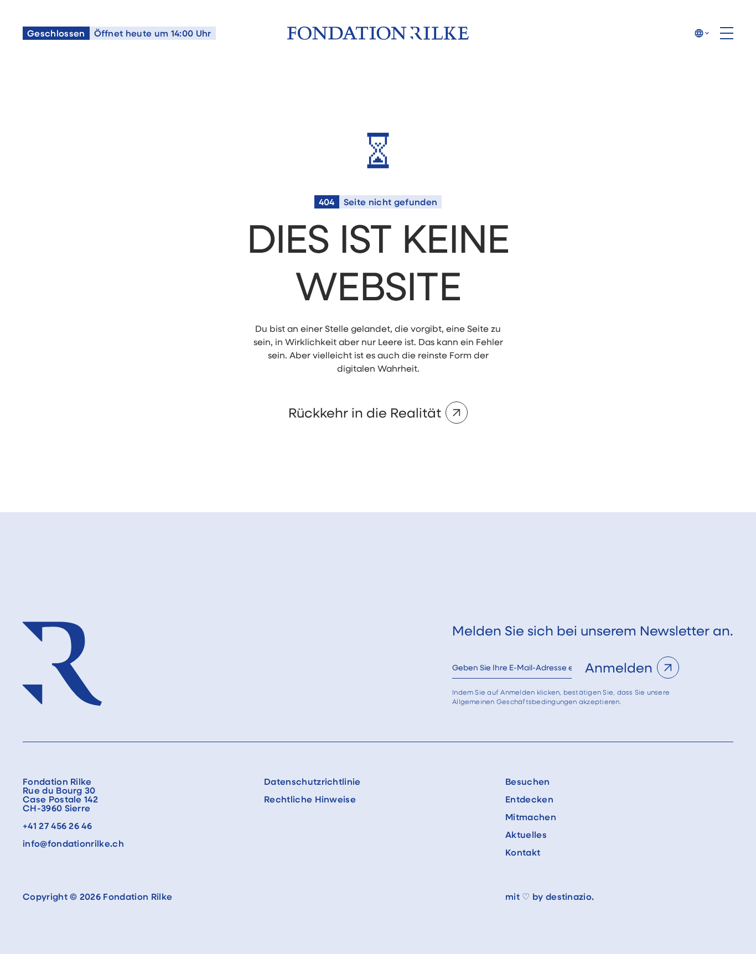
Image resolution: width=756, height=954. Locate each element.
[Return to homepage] (378, 33)
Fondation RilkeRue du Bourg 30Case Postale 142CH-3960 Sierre (60, 794)
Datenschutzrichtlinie (312, 781)
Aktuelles (526, 834)
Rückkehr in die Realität (364, 412)
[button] (701, 33)
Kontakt (522, 852)
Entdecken (529, 799)
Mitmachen (530, 816)
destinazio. (570, 896)
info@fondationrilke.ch (73, 843)
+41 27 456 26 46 (57, 825)
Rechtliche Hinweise (310, 799)
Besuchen (527, 781)
